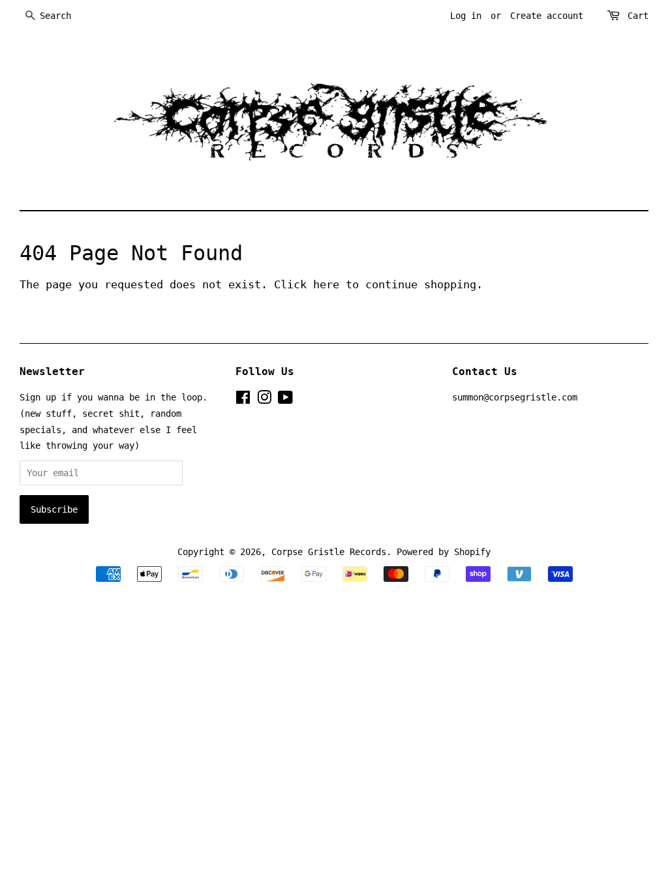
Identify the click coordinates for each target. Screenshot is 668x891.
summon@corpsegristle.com (514, 397)
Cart (638, 15)
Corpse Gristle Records (328, 552)
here (326, 284)
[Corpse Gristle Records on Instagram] (264, 400)
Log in (465, 15)
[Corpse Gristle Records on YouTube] (285, 400)
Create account (546, 15)
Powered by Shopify (444, 552)
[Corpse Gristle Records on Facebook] (242, 400)
